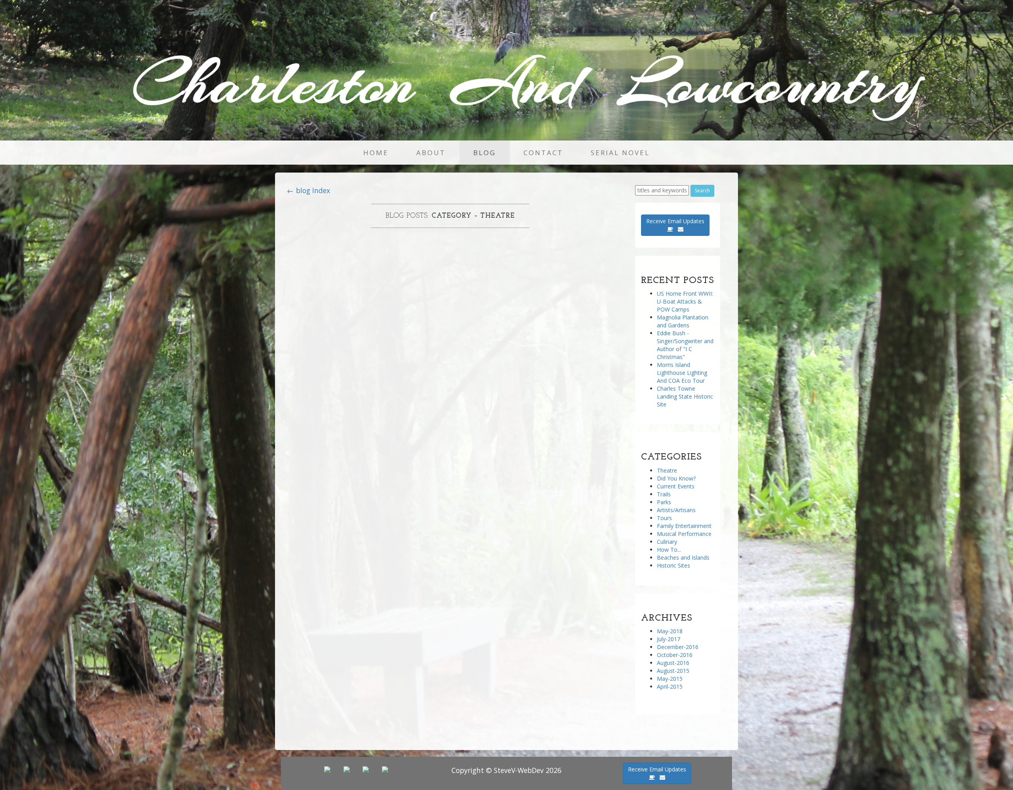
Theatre (667, 470)
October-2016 (674, 655)
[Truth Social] (331, 768)
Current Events (675, 486)
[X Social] (347, 768)
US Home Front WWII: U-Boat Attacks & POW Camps (685, 301)
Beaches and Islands (683, 557)
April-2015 (670, 686)
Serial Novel (620, 152)
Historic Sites (673, 565)
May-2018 (670, 631)
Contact (543, 152)
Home (376, 152)
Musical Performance (684, 533)
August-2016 (673, 663)
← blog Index (308, 190)
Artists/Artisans (676, 510)
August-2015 (673, 670)
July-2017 (668, 639)
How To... (669, 549)
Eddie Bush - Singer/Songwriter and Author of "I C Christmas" (685, 345)
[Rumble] (366, 768)
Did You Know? (676, 478)
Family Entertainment (684, 526)
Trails (664, 494)
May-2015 (670, 678)
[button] (675, 225)
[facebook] (385, 768)
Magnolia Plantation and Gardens (682, 321)
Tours (664, 518)
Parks (664, 502)
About (431, 152)
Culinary (667, 541)
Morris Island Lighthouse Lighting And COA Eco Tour (682, 372)
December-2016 (677, 647)
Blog (484, 152)
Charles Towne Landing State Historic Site (685, 396)
